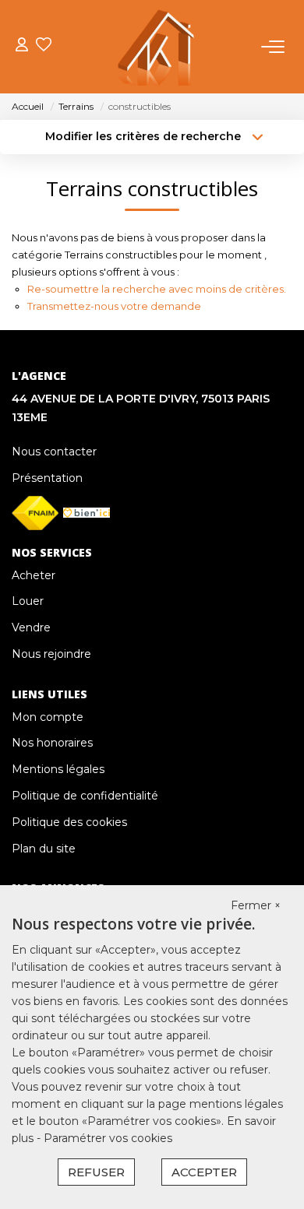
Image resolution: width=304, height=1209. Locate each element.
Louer (28, 601)
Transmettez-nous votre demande (114, 306)
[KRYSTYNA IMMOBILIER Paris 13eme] (156, 47)
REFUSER (96, 1172)
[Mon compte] (22, 46)
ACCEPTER (204, 1172)
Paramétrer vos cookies (108, 1138)
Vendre (31, 627)
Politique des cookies (69, 822)
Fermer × (256, 905)
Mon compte (47, 717)
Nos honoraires (52, 743)
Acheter (33, 575)
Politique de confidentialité (85, 796)
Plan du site (44, 849)
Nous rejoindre (51, 654)
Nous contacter (54, 452)
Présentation (47, 478)
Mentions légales (58, 769)
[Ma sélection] (43, 46)
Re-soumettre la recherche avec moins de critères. (156, 289)
